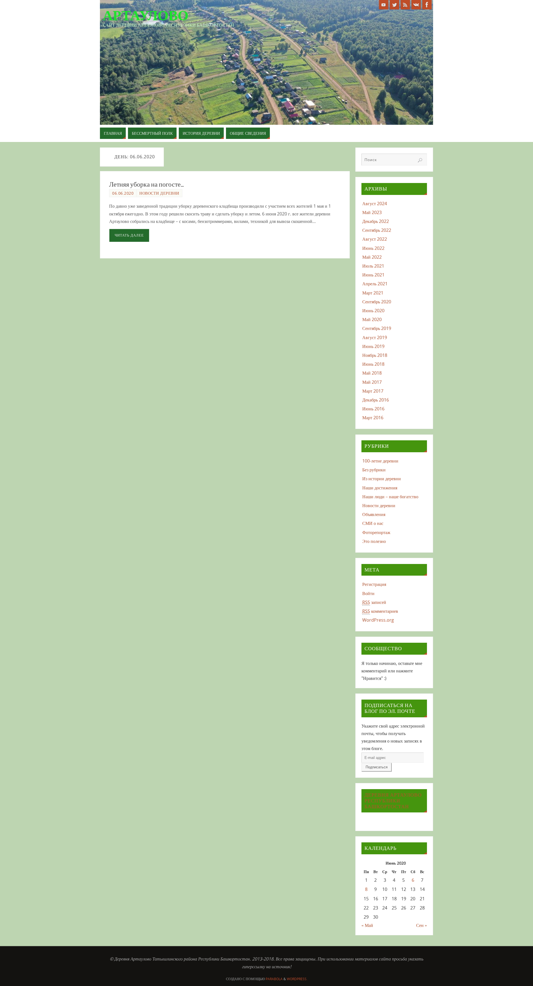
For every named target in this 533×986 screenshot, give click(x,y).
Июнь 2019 (373, 346)
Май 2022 (372, 257)
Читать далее (129, 235)
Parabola (274, 979)
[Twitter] (394, 4)
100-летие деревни (380, 461)
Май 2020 (372, 319)
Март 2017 (372, 391)
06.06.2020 (123, 193)
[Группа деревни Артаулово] (416, 4)
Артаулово (145, 15)
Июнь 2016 (373, 409)
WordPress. (297, 979)
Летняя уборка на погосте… (146, 184)
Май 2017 (372, 382)
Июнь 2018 (373, 364)
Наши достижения (379, 488)
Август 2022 (374, 239)
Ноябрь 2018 (374, 355)
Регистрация (374, 584)
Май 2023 (372, 212)
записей (374, 602)
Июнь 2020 (373, 311)
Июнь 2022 (373, 248)
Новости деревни (159, 193)
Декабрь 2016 (375, 400)
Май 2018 (372, 373)
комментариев (380, 611)
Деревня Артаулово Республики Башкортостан (393, 800)
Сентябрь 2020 (376, 302)
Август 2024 (374, 203)
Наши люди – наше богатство (390, 497)
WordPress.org (378, 620)
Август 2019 (374, 337)
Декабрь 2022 (375, 221)
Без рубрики (374, 470)
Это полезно (374, 541)
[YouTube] (383, 4)
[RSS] (405, 4)
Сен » (421, 925)
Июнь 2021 (373, 275)
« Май (367, 925)
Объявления (373, 514)
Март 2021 (372, 293)
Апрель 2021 (375, 284)
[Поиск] (420, 160)
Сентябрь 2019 (376, 328)
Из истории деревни (381, 479)
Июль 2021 (373, 266)
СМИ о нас (372, 523)
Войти (368, 593)
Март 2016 (372, 418)
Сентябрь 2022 (376, 230)
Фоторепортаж (376, 532)
